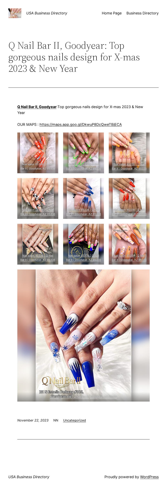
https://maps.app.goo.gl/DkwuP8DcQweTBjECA (81, 124)
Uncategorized (74, 420)
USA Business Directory (46, 13)
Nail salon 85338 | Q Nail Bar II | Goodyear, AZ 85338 (83, 396)
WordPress (149, 477)
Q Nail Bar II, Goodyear (36, 107)
